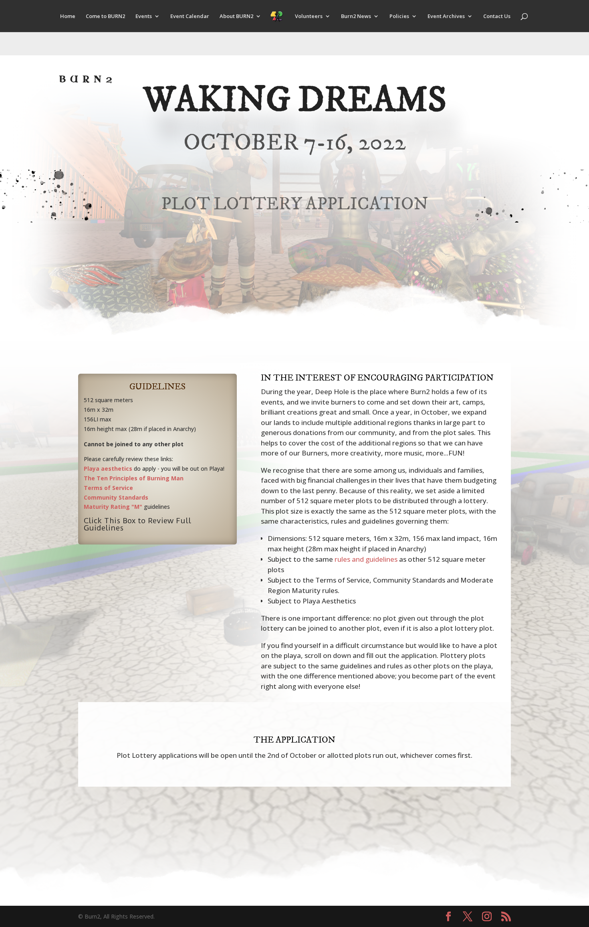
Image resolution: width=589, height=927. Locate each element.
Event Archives (446, 16)
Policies (399, 16)
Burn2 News (356, 16)
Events (143, 16)
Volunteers (309, 16)
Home (67, 16)
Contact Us (496, 16)
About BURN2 (236, 16)
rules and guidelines (366, 559)
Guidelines (157, 386)
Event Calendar (189, 16)
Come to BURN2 (105, 16)
